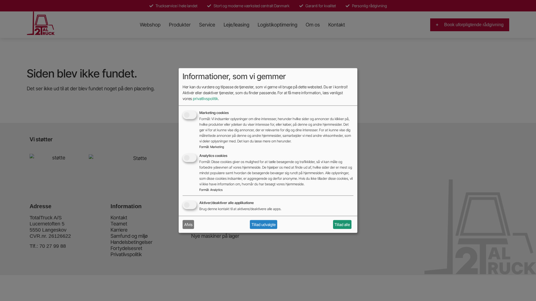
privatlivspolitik (205, 98)
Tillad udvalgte (264, 224)
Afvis (188, 224)
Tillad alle (342, 224)
